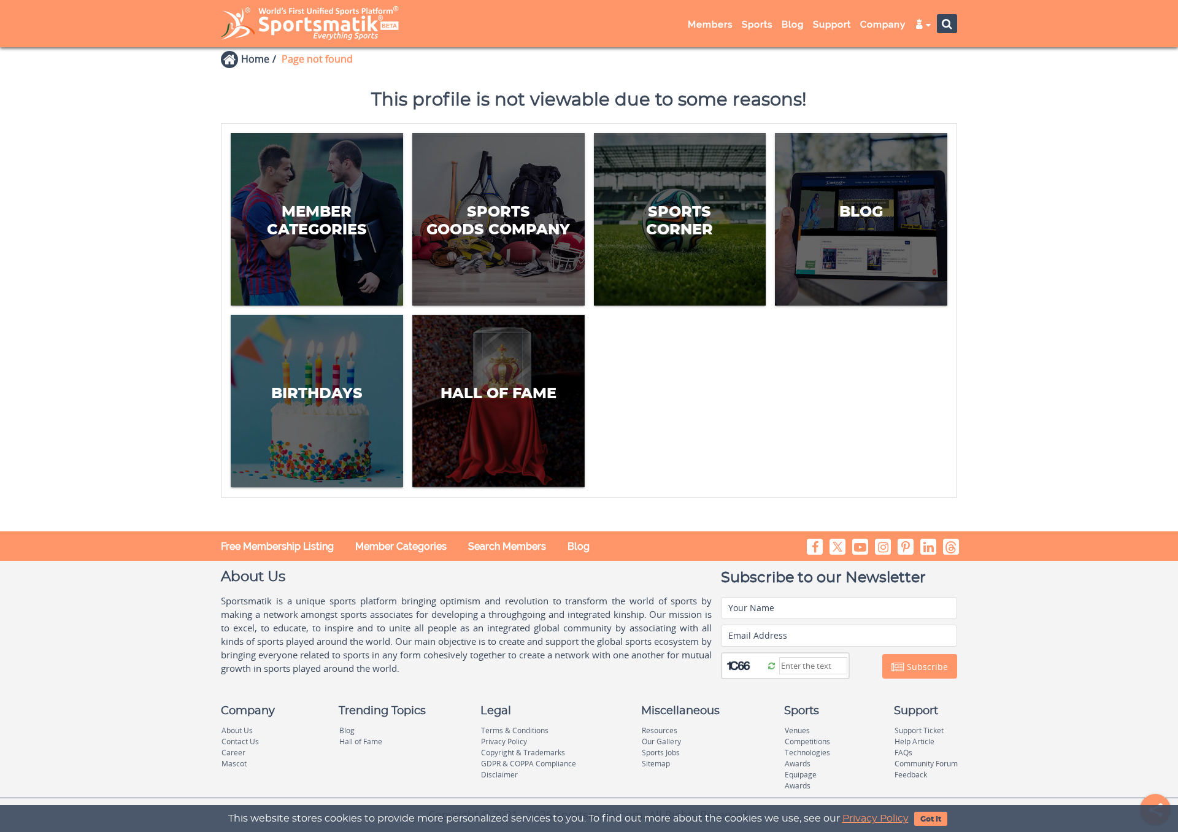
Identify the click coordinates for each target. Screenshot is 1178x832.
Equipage (801, 774)
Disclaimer (499, 774)
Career (233, 752)
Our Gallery (661, 741)
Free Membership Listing (277, 546)
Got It (930, 819)
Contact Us (240, 741)
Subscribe (926, 666)
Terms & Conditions (515, 730)
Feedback (911, 774)
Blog (579, 546)
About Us (237, 730)
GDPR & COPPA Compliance (528, 763)
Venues (797, 730)
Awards (797, 763)
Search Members (507, 546)
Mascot (234, 763)
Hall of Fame (360, 741)
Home (255, 59)
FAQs (903, 752)
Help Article (914, 741)
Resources (659, 730)
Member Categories (401, 546)
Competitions (807, 741)
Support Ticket (919, 730)
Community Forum (926, 763)
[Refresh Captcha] (771, 665)
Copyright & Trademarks (523, 752)
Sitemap (656, 763)
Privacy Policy (875, 818)
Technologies (807, 752)
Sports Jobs (661, 752)
